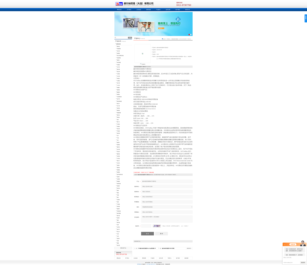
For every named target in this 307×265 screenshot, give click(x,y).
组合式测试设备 (120, 55)
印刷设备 (119, 211)
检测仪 (118, 94)
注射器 (118, 156)
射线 (118, 201)
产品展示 (158, 9)
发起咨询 (303, 262)
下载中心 (169, 258)
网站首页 (119, 9)
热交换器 (119, 62)
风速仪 (118, 78)
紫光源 (118, 69)
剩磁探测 (119, 112)
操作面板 (119, 213)
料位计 (118, 231)
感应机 (118, 167)
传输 (118, 195)
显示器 (118, 215)
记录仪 (118, 227)
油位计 (118, 229)
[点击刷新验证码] (157, 226)
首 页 (164, 39)
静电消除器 (119, 101)
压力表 (118, 105)
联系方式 (187, 9)
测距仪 (118, 147)
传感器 (118, 179)
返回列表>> (189, 248)
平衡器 (118, 131)
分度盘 (118, 80)
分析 (118, 236)
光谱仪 (118, 199)
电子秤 (118, 99)
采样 (118, 224)
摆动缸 (118, 117)
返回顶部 (186, 258)
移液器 (118, 110)
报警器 (118, 144)
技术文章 (168, 9)
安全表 (118, 51)
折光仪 (118, 163)
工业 (145, 172)
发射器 (118, 206)
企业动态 (139, 9)
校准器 (118, 53)
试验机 (118, 126)
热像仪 (118, 87)
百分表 (118, 76)
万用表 (118, 73)
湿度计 (118, 176)
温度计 (118, 238)
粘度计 (118, 217)
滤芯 (118, 119)
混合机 (118, 128)
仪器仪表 (118, 44)
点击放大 (143, 64)
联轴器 (118, 181)
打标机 (118, 124)
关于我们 (129, 9)
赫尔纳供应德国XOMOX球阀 (168, 248)
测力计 (118, 121)
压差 (118, 240)
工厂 (148, 172)
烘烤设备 (119, 183)
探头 (118, 197)
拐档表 (118, 89)
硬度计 (118, 60)
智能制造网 (167, 264)
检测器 (118, 172)
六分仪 (118, 85)
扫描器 (118, 64)
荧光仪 (118, 151)
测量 (118, 243)
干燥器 (118, 204)
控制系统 (119, 57)
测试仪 (118, 115)
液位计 (118, 160)
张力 (118, 140)
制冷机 (118, 188)
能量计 (118, 142)
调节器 (118, 222)
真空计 (118, 103)
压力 (118, 135)
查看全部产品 (123, 248)
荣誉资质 (148, 9)
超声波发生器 (120, 174)
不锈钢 (150, 172)
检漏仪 (118, 185)
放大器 (118, 83)
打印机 (118, 158)
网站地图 (158, 264)
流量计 (118, 165)
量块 (118, 220)
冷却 (118, 233)
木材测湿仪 (119, 96)
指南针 (118, 208)
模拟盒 (118, 46)
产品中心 (168, 39)
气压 (118, 137)
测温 (118, 192)
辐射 (118, 190)
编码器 (118, 153)
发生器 (118, 245)
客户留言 (178, 9)
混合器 (118, 71)
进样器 (118, 108)
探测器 (118, 169)
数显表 (118, 92)
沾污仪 (118, 67)
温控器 (118, 133)
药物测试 (119, 48)
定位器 (118, 149)
